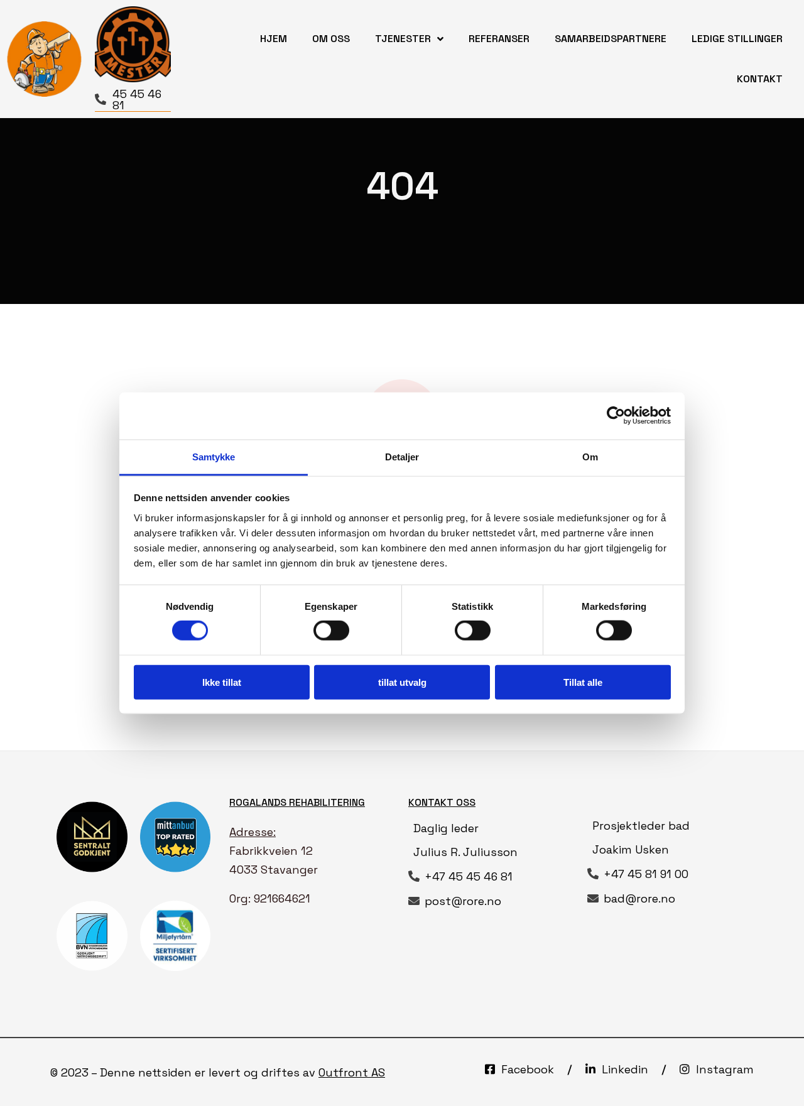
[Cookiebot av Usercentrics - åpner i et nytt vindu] (616, 415)
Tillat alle (582, 681)
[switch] (331, 631)
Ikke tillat (221, 681)
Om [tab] (590, 456)
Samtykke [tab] (214, 456)
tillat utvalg (402, 681)
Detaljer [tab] (402, 456)
